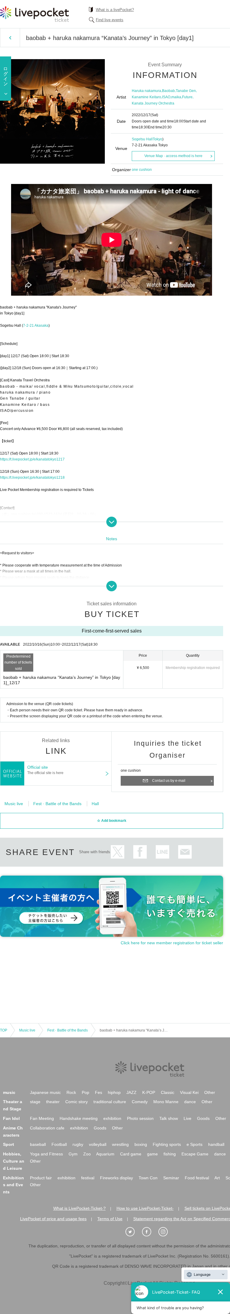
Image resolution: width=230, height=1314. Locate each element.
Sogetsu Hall (142, 139)
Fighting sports (167, 1144)
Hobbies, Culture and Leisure (13, 1161)
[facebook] (150, 1232)
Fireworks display (116, 1177)
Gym (73, 1154)
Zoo (87, 1154)
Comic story (76, 1101)
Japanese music (45, 1092)
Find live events (109, 20)
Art (217, 1177)
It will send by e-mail (185, 852)
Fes (98, 1092)
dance (190, 1101)
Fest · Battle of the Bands (57, 803)
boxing (140, 1144)
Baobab (168, 91)
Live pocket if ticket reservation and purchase (34, 14)
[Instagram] (166, 1232)
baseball (38, 1144)
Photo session (140, 1118)
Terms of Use (109, 1218)
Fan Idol (11, 1118)
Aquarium (105, 1154)
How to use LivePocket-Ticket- (145, 1208)
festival (87, 1177)
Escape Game (194, 1154)
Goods (203, 1118)
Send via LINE (162, 852)
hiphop (114, 1092)
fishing (170, 1154)
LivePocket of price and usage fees (53, 1218)
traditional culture (109, 1101)
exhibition (112, 1118)
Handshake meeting (79, 1118)
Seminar (171, 1177)
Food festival (197, 1177)
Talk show (168, 1118)
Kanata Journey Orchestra (153, 103)
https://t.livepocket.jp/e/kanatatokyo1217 (32, 459)
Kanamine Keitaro (146, 97)
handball (216, 1144)
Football (59, 1144)
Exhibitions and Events (13, 1185)
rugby (77, 1144)
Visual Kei (189, 1092)
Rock (71, 1092)
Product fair (41, 1177)
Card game (130, 1154)
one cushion (142, 170)
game (152, 1154)
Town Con (148, 1177)
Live (187, 1118)
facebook (140, 852)
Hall (95, 803)
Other (209, 1092)
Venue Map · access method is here (173, 156)
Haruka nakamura (146, 91)
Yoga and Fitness (46, 1154)
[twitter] (133, 1232)
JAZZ (131, 1092)
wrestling (120, 1144)
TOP (3, 1030)
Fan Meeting (42, 1118)
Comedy (140, 1101)
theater (53, 1101)
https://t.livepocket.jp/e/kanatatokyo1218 (32, 477)
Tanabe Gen (186, 91)
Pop (85, 1092)
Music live (13, 803)
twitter (117, 852)
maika (176, 97)
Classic (167, 1092)
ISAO (166, 97)
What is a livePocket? (115, 9)
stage (35, 1101)
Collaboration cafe (47, 1128)
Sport (8, 1144)
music (9, 1092)
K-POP (148, 1092)
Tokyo (157, 139)
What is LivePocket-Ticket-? (79, 1208)
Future (187, 97)
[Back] (10, 37)
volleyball (97, 1144)
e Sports (194, 1144)
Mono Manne (165, 1101)
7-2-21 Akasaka (36, 325)
